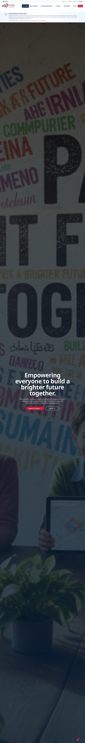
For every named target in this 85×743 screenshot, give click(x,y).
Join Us (75, 6)
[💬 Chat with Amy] (77, 739)
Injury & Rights (33, 6)
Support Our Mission (34, 408)
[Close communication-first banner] (79, 14)
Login (81, 1)
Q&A (74, 1)
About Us (64, 1)
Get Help (25, 6)
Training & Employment (46, 6)
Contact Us (70, 1)
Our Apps (58, 6)
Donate (80, 6)
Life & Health (67, 6)
